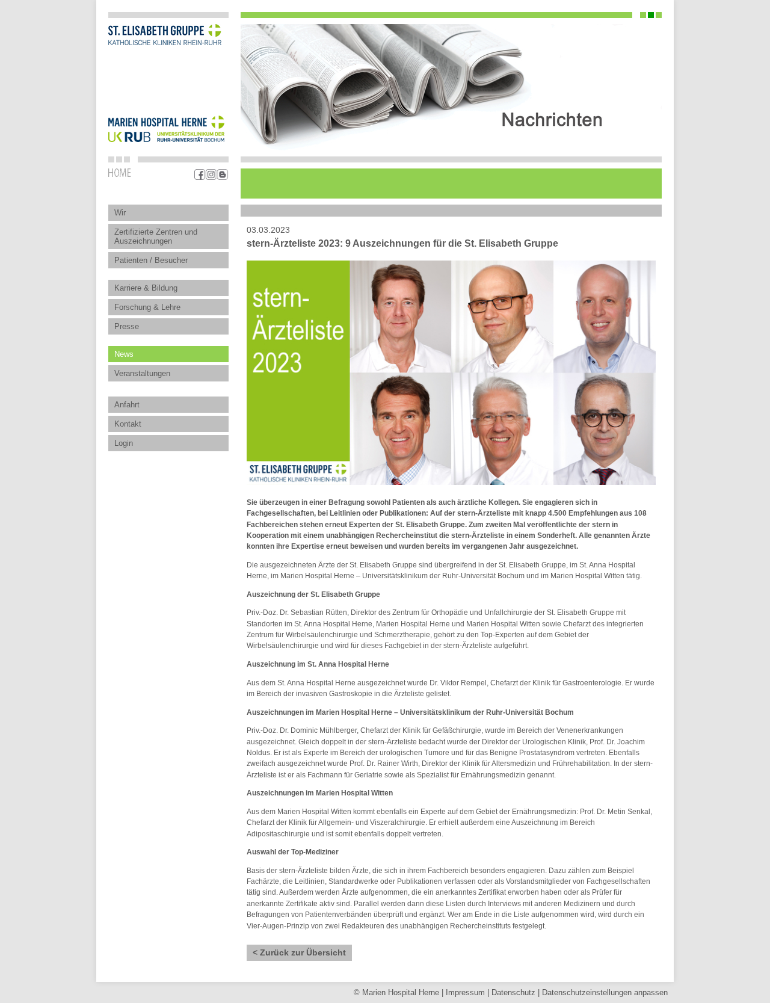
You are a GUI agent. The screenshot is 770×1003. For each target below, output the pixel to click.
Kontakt (127, 423)
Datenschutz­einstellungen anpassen (605, 992)
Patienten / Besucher (151, 260)
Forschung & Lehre (147, 307)
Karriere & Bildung (145, 287)
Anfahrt (127, 404)
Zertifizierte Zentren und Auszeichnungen (155, 236)
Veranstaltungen (142, 373)
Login (123, 443)
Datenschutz (513, 992)
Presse (126, 326)
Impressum (465, 992)
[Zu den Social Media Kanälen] (211, 174)
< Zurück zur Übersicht (299, 952)
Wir (120, 212)
